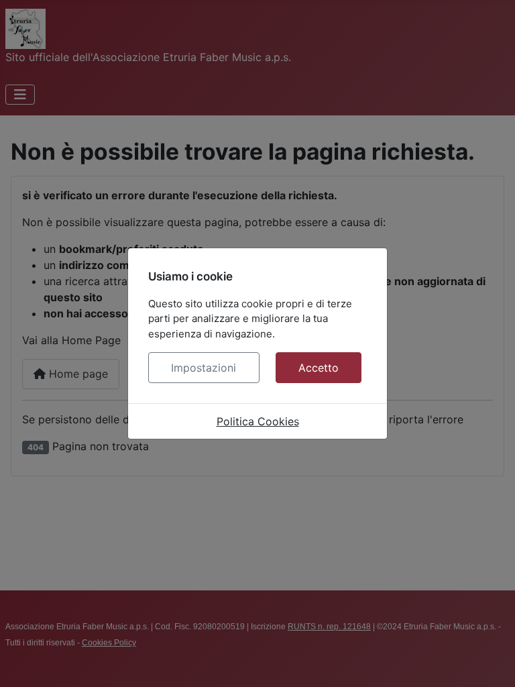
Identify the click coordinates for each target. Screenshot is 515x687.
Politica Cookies (258, 421)
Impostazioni (203, 367)
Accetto (318, 367)
